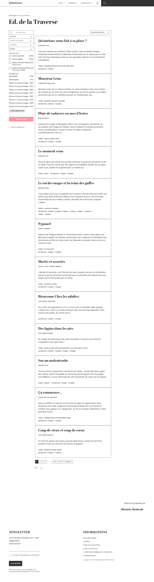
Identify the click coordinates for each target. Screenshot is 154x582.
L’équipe (86, 541)
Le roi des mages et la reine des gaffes (66, 183)
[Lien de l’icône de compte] (97, 3)
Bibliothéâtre (13, 15)
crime (57, 139)
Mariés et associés (51, 262)
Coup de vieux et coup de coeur (61, 430)
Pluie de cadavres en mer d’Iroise (63, 113)
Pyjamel (44, 224)
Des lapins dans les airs (55, 328)
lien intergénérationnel (63, 418)
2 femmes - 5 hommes (54, 211)
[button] (64, 3)
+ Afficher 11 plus (17, 111)
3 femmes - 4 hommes (69, 211)
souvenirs (61, 101)
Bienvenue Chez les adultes (58, 296)
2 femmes (50, 69)
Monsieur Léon (49, 78)
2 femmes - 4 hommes (54, 319)
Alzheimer (47, 418)
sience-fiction (82, 348)
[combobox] (19, 40)
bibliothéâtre (16, 3)
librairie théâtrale (133, 509)
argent (54, 450)
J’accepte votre (25, 556)
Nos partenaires (89, 538)
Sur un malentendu (53, 360)
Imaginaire (47, 101)
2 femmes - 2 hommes (54, 287)
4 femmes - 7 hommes (54, 142)
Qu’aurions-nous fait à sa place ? (62, 41)
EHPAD (53, 418)
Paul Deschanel (49, 249)
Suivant (68, 461)
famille (46, 173)
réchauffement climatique (68, 348)
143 (54, 461)
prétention (47, 450)
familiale (47, 383)
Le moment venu (50, 151)
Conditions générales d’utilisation (97, 552)
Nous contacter (90, 549)
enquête (52, 139)
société (51, 348)
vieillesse (54, 101)
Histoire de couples (50, 284)
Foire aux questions (91, 545)
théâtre (46, 139)
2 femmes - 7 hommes (54, 252)
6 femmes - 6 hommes (54, 104)
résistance (70, 66)
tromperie (55, 208)
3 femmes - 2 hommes (54, 421)
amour (46, 348)
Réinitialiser (21, 119)
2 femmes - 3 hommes (66, 173)
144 (60, 461)
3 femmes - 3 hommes (68, 383)
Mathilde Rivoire (109, 560)
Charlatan (47, 208)
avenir (57, 348)
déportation (56, 66)
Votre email (15, 543)
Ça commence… (50, 392)
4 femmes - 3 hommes (83, 211)
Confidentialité (89, 556)
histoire (63, 66)
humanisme (47, 66)
